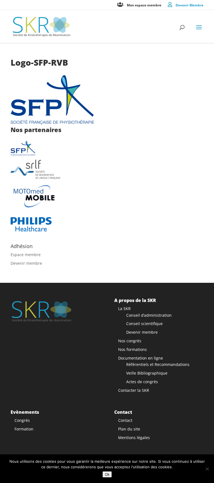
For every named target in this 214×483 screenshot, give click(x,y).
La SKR (124, 308)
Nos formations (132, 349)
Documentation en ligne (140, 358)
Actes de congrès (142, 381)
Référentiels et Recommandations (157, 364)
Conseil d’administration (149, 315)
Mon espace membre (144, 5)
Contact (125, 420)
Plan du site (129, 429)
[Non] (207, 469)
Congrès (22, 420)
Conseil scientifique (144, 323)
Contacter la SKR (133, 390)
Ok (107, 474)
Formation (23, 429)
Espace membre (26, 254)
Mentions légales (134, 437)
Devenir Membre (189, 5)
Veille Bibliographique (146, 373)
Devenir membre (26, 263)
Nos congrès (129, 340)
